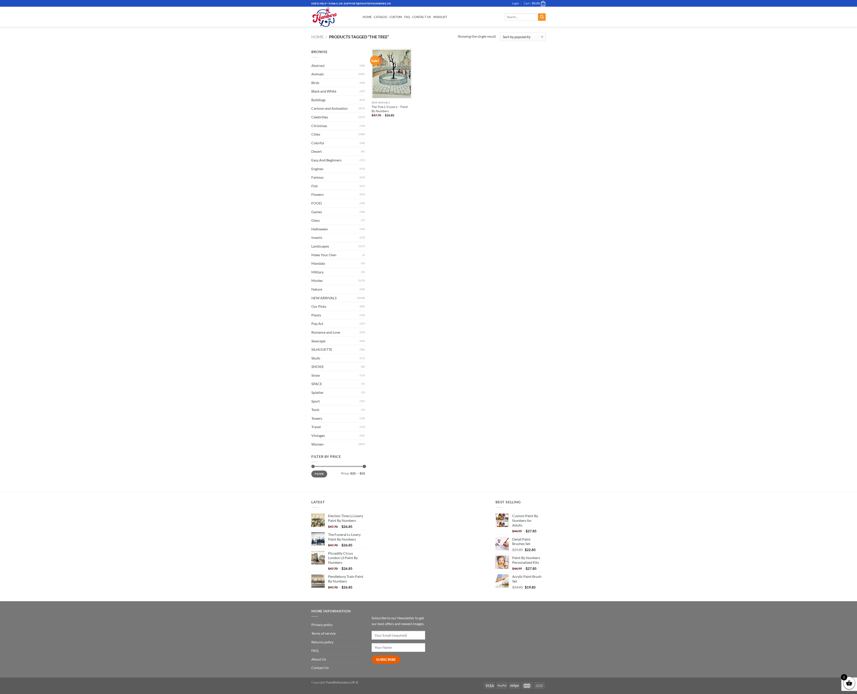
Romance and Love (325, 332)
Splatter (317, 392)
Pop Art (317, 323)
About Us (318, 659)
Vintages (318, 435)
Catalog (380, 17)
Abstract (318, 65)
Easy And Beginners (326, 160)
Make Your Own (323, 255)
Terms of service (323, 633)
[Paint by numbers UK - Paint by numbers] (333, 17)
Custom (395, 17)
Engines (317, 169)
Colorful (317, 143)
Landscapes (320, 246)
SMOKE (317, 366)
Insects (316, 237)
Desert (316, 151)
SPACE (316, 384)
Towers (316, 418)
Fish (314, 186)
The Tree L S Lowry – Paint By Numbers (390, 109)
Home (367, 17)
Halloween (319, 229)
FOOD (316, 203)
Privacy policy (322, 624)
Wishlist (440, 17)
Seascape (318, 341)
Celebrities (319, 117)
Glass (315, 220)
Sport (315, 401)
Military (317, 272)
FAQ (407, 17)
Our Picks (318, 306)
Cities (315, 134)
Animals (317, 74)
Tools (315, 409)
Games (316, 212)
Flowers (317, 194)
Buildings (318, 100)
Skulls (315, 358)
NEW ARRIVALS (324, 298)
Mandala (318, 263)
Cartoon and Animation (329, 108)
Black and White (323, 91)
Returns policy (322, 642)
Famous (317, 177)
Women (317, 444)
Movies (317, 280)
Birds (315, 83)
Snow (315, 375)
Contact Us (421, 17)
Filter (319, 473)
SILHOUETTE (321, 349)
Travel (316, 427)
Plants (316, 315)
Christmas (319, 126)
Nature (316, 289)
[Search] (542, 17)
